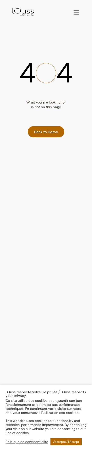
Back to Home (46, 132)
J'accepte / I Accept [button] (66, 442)
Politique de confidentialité (27, 442)
